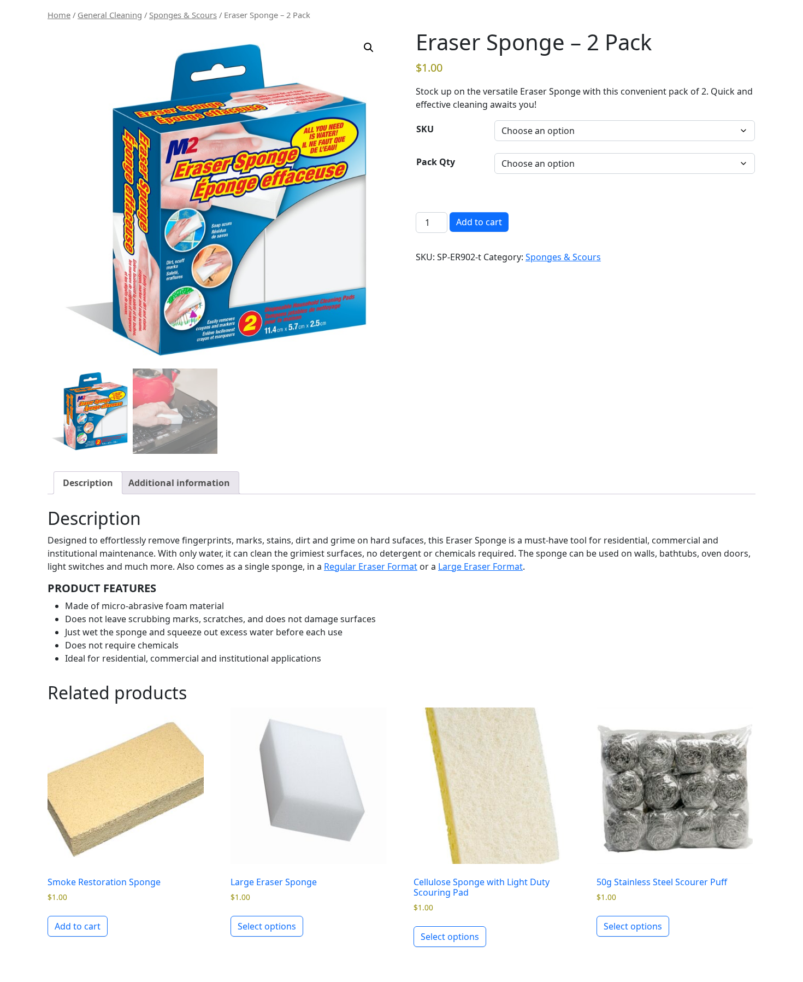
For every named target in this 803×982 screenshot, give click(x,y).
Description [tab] (88, 483)
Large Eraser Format (480, 566)
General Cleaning (110, 14)
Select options (267, 926)
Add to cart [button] (78, 926)
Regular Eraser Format (370, 566)
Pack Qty (435, 162)
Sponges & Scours (183, 14)
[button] (369, 47)
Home (59, 14)
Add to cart (479, 222)
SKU (425, 129)
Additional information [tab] (179, 483)
